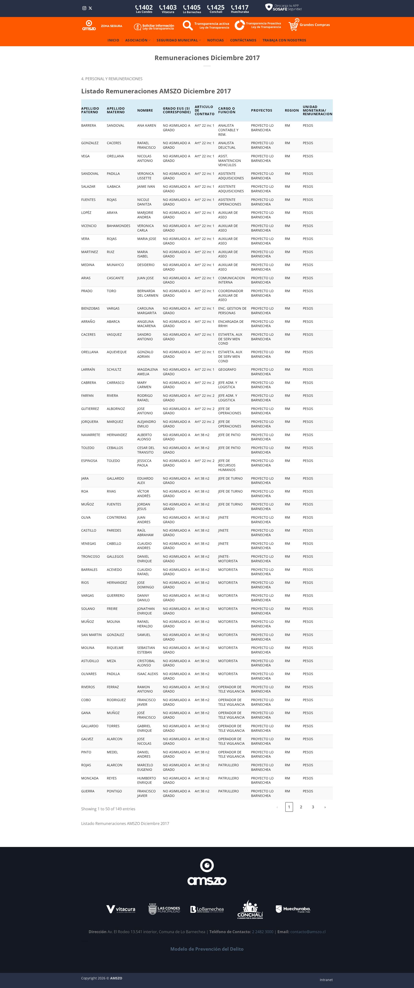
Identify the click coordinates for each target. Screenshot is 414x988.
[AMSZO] (102, 25)
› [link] (325, 807)
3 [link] (313, 807)
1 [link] (289, 807)
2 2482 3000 (262, 931)
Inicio (113, 40)
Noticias (215, 40)
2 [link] (301, 807)
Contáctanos (243, 40)
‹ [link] (277, 807)
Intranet (326, 979)
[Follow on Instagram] (84, 8)
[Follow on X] (90, 8)
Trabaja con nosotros (284, 40)
